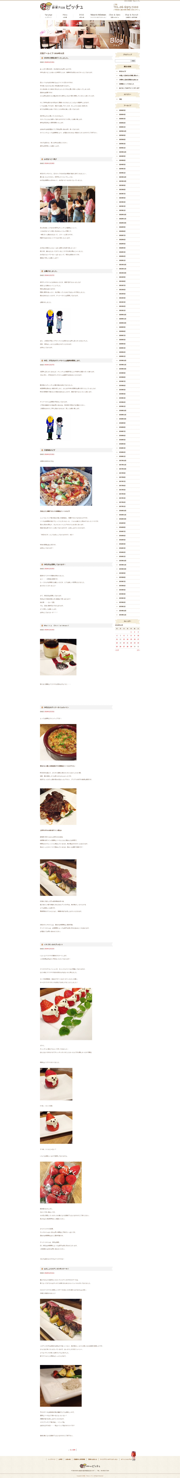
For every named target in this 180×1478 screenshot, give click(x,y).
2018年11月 (122, 414)
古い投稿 (71, 1450)
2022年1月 (122, 260)
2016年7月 (122, 531)
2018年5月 (122, 440)
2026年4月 (122, 114)
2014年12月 (122, 610)
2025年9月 (122, 135)
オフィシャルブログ (126, 1459)
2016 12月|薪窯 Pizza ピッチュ (132, 1)
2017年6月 (122, 485)
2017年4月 (122, 494)
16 (134, 639)
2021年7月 (122, 285)
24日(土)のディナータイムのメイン (56, 707)
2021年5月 (122, 294)
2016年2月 (122, 552)
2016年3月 (122, 548)
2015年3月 (122, 598)
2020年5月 (122, 339)
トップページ (48, 16)
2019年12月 (122, 360)
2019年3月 (122, 398)
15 (131, 639)
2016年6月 (122, 535)
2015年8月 (122, 577)
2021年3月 (122, 302)
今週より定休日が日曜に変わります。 (129, 75)
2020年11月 (122, 319)
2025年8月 (122, 139)
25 (117, 646)
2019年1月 (122, 406)
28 (127, 646)
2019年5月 (122, 389)
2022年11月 (122, 219)
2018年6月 (122, 435)
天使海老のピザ (49, 450)
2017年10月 (122, 469)
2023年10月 (122, 181)
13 (124, 639)
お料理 (65, 16)
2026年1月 (122, 127)
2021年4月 (122, 298)
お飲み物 (81, 16)
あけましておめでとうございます (129, 88)
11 (117, 639)
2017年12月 (122, 460)
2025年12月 (122, 131)
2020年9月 (122, 327)
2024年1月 (122, 173)
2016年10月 (122, 519)
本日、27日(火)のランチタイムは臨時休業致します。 (62, 360)
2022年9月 (122, 227)
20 (124, 643)
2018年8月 (122, 427)
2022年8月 (122, 231)
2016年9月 (122, 523)
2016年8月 (122, 527)
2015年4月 (122, 594)
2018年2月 (122, 452)
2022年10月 (122, 223)
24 (138, 643)
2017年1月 (122, 506)
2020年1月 (122, 356)
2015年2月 (122, 602)
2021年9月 (122, 277)
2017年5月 (122, 490)
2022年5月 (122, 244)
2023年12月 (122, 177)
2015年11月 (122, 565)
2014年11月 (122, 615)
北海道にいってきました (126, 84)
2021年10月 (122, 273)
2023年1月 (122, 210)
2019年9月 (122, 373)
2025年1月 (122, 148)
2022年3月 (122, 252)
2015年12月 (122, 560)
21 (127, 643)
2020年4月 (122, 344)
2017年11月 (122, 465)
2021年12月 (122, 264)
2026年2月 (122, 123)
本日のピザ (122, 71)
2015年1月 (122, 606)
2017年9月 (122, 473)
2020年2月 (122, 352)
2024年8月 (122, 160)
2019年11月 (122, 364)
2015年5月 (122, 590)
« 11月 (117, 650)
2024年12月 (122, 152)
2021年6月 (122, 289)
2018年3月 (122, 448)
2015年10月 (122, 569)
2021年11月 (122, 269)
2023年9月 (122, 185)
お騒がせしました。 (51, 271)
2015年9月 (122, 573)
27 (124, 646)
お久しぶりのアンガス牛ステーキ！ (56, 1269)
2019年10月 (122, 369)
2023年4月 (122, 202)
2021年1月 (122, 310)
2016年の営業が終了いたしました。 (56, 58)
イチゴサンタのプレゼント (53, 944)
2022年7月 (122, 235)
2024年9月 (122, 156)
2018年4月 (122, 444)
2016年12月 (122, 510)
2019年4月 (122, 394)
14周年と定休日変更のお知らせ (128, 79)
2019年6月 (122, 385)
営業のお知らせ (115, 16)
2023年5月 (122, 198)
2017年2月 (122, 502)
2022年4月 (122, 248)
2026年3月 (122, 118)
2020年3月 (122, 348)
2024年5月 (122, 164)
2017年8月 (122, 477)
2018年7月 (122, 431)
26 (120, 646)
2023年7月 (122, 194)
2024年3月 (122, 168)
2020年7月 (122, 335)
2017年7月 (122, 481)
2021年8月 (122, 281)
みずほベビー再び (50, 159)
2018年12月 (122, 410)
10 (138, 635)
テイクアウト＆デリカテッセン (98, 16)
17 (138, 639)
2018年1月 (122, 456)
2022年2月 (122, 256)
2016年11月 (122, 515)
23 (134, 643)
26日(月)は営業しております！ (55, 564)
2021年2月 (122, 306)
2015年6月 (122, 585)
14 (127, 639)
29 (131, 646)
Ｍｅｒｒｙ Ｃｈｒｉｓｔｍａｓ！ (56, 625)
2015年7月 (122, 581)
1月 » (138, 650)
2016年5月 (122, 540)
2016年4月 (122, 544)
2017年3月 (122, 498)
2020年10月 (122, 323)
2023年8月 (122, 189)
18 (117, 643)
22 (131, 643)
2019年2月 (122, 402)
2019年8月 (122, 377)
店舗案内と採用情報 (131, 16)
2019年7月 (122, 381)
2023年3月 (122, 206)
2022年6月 (122, 239)
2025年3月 (122, 143)
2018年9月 (122, 423)
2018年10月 (122, 419)
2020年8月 (122, 331)
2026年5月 (122, 110)
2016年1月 (122, 556)
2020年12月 (122, 314)
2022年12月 (122, 214)
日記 (120, 99)
